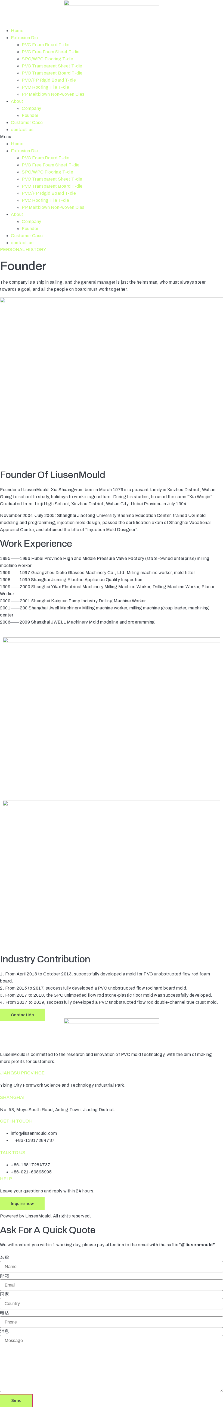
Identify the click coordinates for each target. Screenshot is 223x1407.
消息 (4, 1331)
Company (31, 108)
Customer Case (27, 122)
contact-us (22, 129)
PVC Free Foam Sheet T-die (51, 51)
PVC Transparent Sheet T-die (52, 66)
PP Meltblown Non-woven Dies (53, 94)
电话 (4, 1313)
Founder (30, 115)
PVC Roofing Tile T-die (45, 87)
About (17, 101)
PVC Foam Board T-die (45, 44)
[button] (111, 136)
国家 (4, 1294)
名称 (4, 1257)
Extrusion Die (24, 37)
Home (17, 30)
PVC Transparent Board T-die (52, 73)
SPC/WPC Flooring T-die (47, 59)
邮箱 (4, 1276)
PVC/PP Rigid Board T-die (49, 80)
